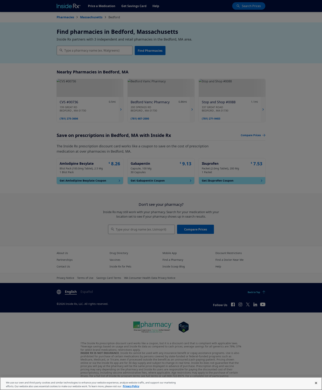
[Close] (316, 383)
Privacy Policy (131, 386)
